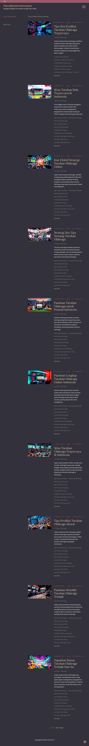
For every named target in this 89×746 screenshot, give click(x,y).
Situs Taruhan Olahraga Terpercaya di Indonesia (67, 451)
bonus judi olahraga (74, 118)
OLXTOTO (51, 740)
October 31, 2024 (58, 156)
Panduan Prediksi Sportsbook (64, 60)
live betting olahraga (61, 127)
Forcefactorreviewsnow (17, 5)
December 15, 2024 (59, 22)
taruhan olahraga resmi (62, 142)
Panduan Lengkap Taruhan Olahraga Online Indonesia (65, 379)
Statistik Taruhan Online (62, 69)
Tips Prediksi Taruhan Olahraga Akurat (68, 522)
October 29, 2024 (59, 299)
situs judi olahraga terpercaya (64, 136)
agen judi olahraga (60, 118)
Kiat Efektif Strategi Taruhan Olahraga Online (67, 163)
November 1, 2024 (58, 86)
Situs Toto (6, 24)
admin (68, 22)
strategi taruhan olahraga (63, 72)
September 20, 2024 (59, 586)
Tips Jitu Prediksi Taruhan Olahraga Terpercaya (65, 30)
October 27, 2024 (59, 444)
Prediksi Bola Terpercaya (62, 63)
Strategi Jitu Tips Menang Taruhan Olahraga (65, 236)
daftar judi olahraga (60, 121)
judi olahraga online (60, 124)
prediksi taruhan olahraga (63, 66)
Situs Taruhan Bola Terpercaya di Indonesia (66, 93)
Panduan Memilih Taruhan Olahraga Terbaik (65, 593)
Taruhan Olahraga (60, 37)
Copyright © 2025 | (41, 740)
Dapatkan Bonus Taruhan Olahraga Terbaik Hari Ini (65, 663)
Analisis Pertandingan (61, 57)
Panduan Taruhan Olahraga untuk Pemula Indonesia (65, 306)
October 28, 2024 (59, 371)
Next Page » (60, 728)
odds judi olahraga (60, 130)
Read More (57, 75)
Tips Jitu (76, 72)
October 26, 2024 (59, 516)
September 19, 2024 (59, 656)
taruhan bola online (60, 139)
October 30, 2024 (59, 228)
